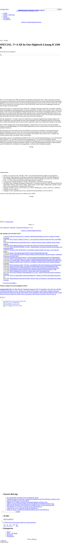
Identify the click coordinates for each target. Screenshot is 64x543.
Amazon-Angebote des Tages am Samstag (18, 500)
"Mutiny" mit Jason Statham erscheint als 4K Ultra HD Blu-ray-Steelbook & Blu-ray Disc (30, 503)
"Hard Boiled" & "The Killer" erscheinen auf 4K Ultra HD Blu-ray (24, 506)
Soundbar (10, 291)
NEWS (5, 16)
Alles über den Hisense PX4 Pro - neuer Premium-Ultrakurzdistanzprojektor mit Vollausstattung (35, 257)
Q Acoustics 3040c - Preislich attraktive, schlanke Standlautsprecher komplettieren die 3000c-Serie (35, 260)
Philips (19, 294)
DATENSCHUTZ (39, 10)
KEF (48, 294)
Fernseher (36, 291)
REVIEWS (6, 18)
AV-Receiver (22, 291)
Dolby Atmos (28, 292)
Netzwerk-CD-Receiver (22, 227)
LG (14, 291)
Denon (45, 291)
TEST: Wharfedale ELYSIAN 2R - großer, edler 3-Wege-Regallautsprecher (29, 271)
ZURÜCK (3, 540)
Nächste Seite (9, 221)
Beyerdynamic (6, 294)
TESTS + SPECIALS (9, 15)
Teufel (28, 291)
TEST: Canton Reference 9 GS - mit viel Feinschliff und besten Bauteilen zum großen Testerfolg (35, 259)
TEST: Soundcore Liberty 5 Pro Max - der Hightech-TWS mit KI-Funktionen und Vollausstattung (35, 265)
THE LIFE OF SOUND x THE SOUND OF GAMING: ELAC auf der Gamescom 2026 (30, 505)
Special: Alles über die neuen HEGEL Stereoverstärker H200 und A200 (28, 253)
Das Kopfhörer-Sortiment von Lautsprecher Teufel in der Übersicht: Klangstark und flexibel (34, 245)
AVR (33, 294)
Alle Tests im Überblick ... (10, 283)
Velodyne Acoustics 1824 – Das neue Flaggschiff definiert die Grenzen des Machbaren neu (34, 266)
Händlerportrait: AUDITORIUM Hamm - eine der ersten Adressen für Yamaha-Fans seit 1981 (34, 268)
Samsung (26, 289)
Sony (16, 291)
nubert (1, 292)
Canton (60, 292)
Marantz (12, 294)
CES (31, 291)
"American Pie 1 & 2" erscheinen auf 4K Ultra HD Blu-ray (22, 508)
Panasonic (33, 289)
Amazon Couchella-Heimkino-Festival (31, 22)
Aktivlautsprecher (44, 292)
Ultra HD (50, 289)
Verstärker (50, 291)
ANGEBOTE (7, 19)
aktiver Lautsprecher (26, 294)
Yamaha (18, 292)
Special (23, 292)
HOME (5, 13)
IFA (37, 289)
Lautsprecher (4, 289)
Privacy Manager (32, 539)
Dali (1, 294)
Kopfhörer (44, 289)
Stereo (56, 292)
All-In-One (6, 227)
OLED (41, 291)
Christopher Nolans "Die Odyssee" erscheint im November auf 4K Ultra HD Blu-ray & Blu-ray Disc (33, 499)
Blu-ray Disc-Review (16, 289)
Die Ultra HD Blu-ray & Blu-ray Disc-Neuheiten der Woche (22, 497)
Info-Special (53, 294)
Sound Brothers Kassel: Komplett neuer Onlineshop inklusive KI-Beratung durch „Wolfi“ (33, 269)
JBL (16, 294)
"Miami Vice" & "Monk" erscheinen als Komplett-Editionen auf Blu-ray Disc (27, 502)
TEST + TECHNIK (12, 533)
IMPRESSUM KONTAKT (26, 10)
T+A (31, 227)
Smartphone (36, 292)
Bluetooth (51, 292)
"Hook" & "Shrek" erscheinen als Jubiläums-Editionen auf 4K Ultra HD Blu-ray (28, 509)
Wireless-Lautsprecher (41, 294)
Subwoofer (56, 291)
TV (40, 289)
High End (12, 227)
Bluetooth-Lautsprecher (10, 292)
